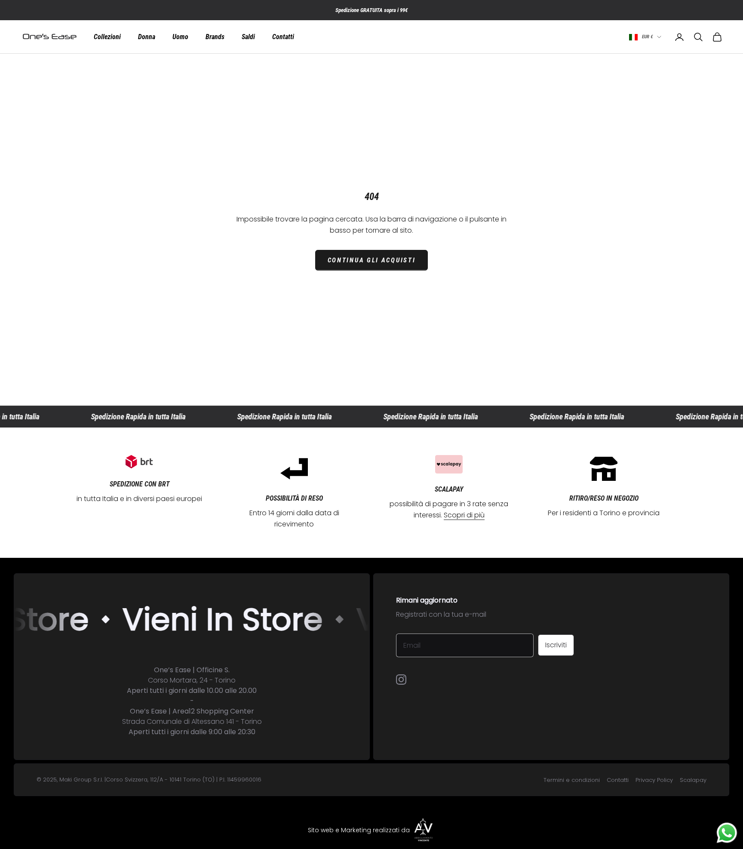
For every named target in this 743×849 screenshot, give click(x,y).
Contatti (283, 37)
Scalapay (693, 780)
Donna (146, 37)
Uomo (180, 37)
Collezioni (107, 37)
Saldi (248, 37)
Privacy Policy (654, 780)
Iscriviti (556, 645)
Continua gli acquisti (372, 260)
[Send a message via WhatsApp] (727, 833)
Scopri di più (464, 515)
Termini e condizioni (571, 780)
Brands (215, 37)
